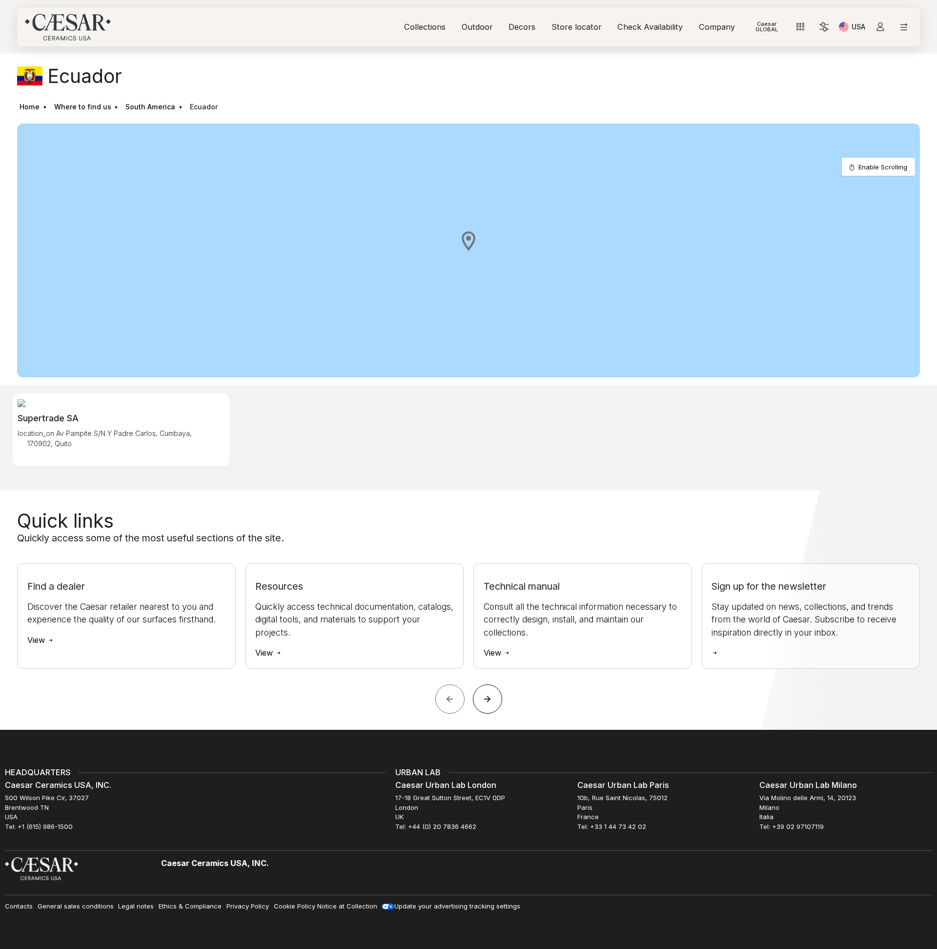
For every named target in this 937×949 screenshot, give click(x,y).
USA (858, 28)
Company (717, 27)
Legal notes (136, 906)
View (37, 640)
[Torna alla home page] (41, 868)
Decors (522, 27)
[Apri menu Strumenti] (800, 27)
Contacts (19, 906)
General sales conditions (76, 906)
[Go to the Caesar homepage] (68, 27)
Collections (425, 27)
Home (30, 107)
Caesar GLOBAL (766, 27)
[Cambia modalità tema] (824, 27)
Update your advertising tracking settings (457, 906)
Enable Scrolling (882, 167)
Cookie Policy (294, 906)
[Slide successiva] (487, 699)
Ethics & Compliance (190, 906)
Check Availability (650, 27)
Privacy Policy (247, 906)
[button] (468, 240)
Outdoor (477, 27)
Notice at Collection (347, 906)
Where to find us (82, 107)
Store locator (576, 27)
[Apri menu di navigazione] (903, 27)
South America (150, 107)
